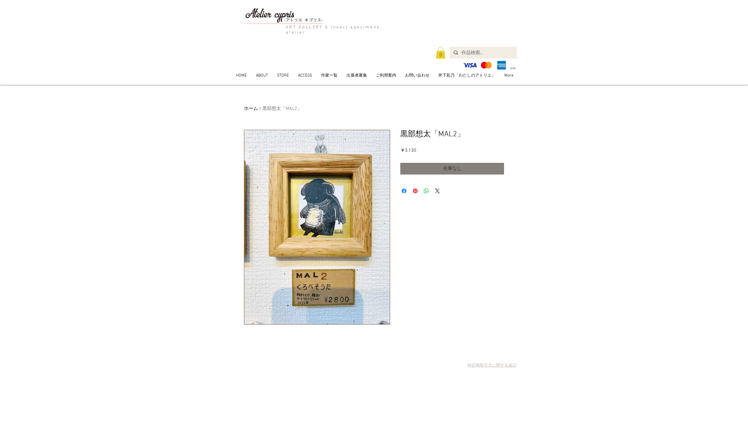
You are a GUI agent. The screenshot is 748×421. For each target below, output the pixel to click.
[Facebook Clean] (512, 356)
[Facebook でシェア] (404, 190)
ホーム (251, 109)
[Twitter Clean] (504, 356)
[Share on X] (437, 190)
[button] (441, 53)
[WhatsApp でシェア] (426, 190)
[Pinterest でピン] (415, 190)
